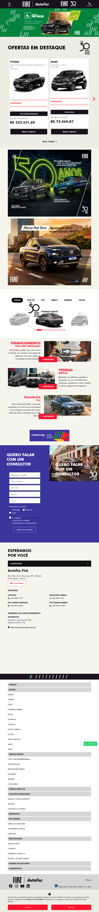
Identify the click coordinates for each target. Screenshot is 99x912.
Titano (11, 695)
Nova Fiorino (14, 729)
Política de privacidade (18, 859)
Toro (10, 705)
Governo (12, 774)
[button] (7, 22)
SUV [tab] (43, 300)
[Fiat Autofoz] (36, 4)
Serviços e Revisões (16, 824)
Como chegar (18, 583)
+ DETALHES (48, 359)
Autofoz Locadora (16, 809)
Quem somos (14, 844)
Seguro (11, 804)
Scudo (11, 734)
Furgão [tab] (68, 300)
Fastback (12, 719)
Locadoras (13, 784)
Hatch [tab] (82, 300)
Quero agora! (28, 132)
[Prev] (93, 98)
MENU (9, 6)
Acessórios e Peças (16, 829)
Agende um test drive (19, 863)
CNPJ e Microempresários (19, 759)
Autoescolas (14, 764)
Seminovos (14, 814)
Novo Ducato (14, 739)
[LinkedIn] (28, 886)
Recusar (71, 907)
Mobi (10, 744)
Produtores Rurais (16, 769)
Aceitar (27, 907)
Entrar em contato (25, 529)
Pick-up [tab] (30, 300)
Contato (12, 849)
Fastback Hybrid (15, 709)
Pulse (10, 714)
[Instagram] (16, 886)
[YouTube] (22, 886)
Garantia (12, 834)
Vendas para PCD (17, 789)
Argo (10, 749)
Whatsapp (16, 510)
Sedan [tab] (54, 300)
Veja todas (48, 141)
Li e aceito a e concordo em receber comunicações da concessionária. (25, 520)
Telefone (29, 510)
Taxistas (11, 779)
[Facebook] (11, 886)
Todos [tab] (17, 300)
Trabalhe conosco (16, 854)
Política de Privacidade (30, 518)
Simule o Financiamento (19, 799)
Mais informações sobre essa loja (23, 627)
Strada (11, 700)
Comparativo (15, 868)
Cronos (11, 724)
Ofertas (12, 685)
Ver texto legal (55, 30)
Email (14, 513)
